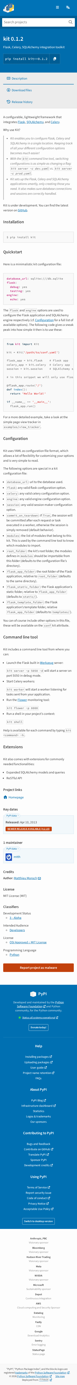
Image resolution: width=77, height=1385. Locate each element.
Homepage (16, 797)
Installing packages (37, 1057)
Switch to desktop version (38, 1221)
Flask (21, 122)
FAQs (38, 1078)
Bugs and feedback (38, 1144)
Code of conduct (37, 1198)
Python (14, 954)
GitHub (22, 210)
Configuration (44, 320)
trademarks (21, 1373)
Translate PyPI (37, 1155)
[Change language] (68, 7)
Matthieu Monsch (25, 878)
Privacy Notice (37, 1204)
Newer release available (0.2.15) (28, 829)
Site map (60, 1376)
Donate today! (38, 1027)
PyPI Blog (37, 1100)
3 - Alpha (15, 917)
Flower (22, 700)
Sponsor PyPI (38, 1160)
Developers (17, 930)
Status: (38, 1018)
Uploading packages (36, 1062)
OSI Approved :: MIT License (28, 942)
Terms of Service (37, 1187)
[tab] (38, 78)
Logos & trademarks (38, 1116)
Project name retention (37, 1073)
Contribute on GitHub (37, 1149)
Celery (55, 122)
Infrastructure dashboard (37, 1106)
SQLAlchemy (35, 122)
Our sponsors (38, 1122)
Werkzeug (46, 662)
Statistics (38, 1111)
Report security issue (38, 1193)
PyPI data (11, 816)
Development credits (37, 1165)
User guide (37, 1068)
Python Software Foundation (40, 1004)
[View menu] (57, 7)
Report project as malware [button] (38, 967)
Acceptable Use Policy (37, 1209)
